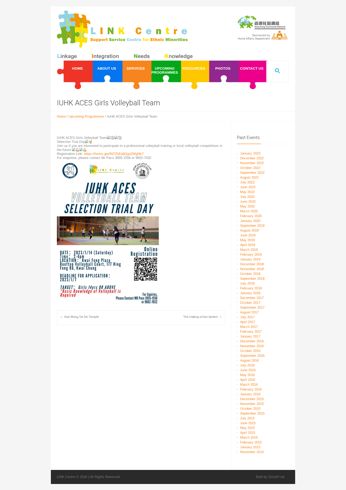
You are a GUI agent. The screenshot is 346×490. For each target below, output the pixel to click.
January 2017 (250, 336)
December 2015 (252, 399)
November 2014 (252, 452)
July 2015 (247, 418)
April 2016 (247, 380)
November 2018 (252, 269)
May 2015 (247, 428)
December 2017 (252, 298)
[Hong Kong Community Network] (125, 35)
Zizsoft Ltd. (276, 477)
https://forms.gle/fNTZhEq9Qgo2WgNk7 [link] (114, 154)
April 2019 (247, 245)
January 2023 (250, 153)
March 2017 (249, 327)
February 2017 (251, 331)
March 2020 (249, 211)
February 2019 (251, 254)
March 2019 (249, 250)
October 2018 (250, 274)
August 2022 (249, 177)
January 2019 (250, 259)
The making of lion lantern (200, 317)
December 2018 (252, 264)
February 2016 (251, 389)
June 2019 (247, 235)
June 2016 (247, 370)
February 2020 (251, 216)
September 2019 (252, 226)
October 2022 (250, 168)
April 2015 (247, 433)
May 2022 (247, 192)
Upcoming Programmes (86, 116)
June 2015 (247, 423)
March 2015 (249, 437)
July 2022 (247, 182)
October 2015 (250, 409)
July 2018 (247, 283)
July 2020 (247, 197)
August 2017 (249, 312)
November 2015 (252, 404)
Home (61, 116)
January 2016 (250, 394)
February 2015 (251, 442)
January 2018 (250, 293)
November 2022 (252, 163)
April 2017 (247, 322)
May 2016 (247, 375)
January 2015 (250, 447)
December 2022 (252, 158)
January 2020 (250, 221)
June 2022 (247, 187)
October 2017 (250, 303)
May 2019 (247, 240)
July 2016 (247, 365)
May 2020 (247, 206)
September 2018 (252, 279)
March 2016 (249, 384)
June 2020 (247, 201)
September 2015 (252, 413)
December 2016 (252, 341)
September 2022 (252, 173)
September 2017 (252, 307)
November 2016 (252, 346)
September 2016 (252, 356)
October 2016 (250, 351)
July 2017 (247, 317)
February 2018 (251, 288)
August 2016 (249, 360)
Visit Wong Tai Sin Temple (81, 317)
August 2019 (249, 230)
